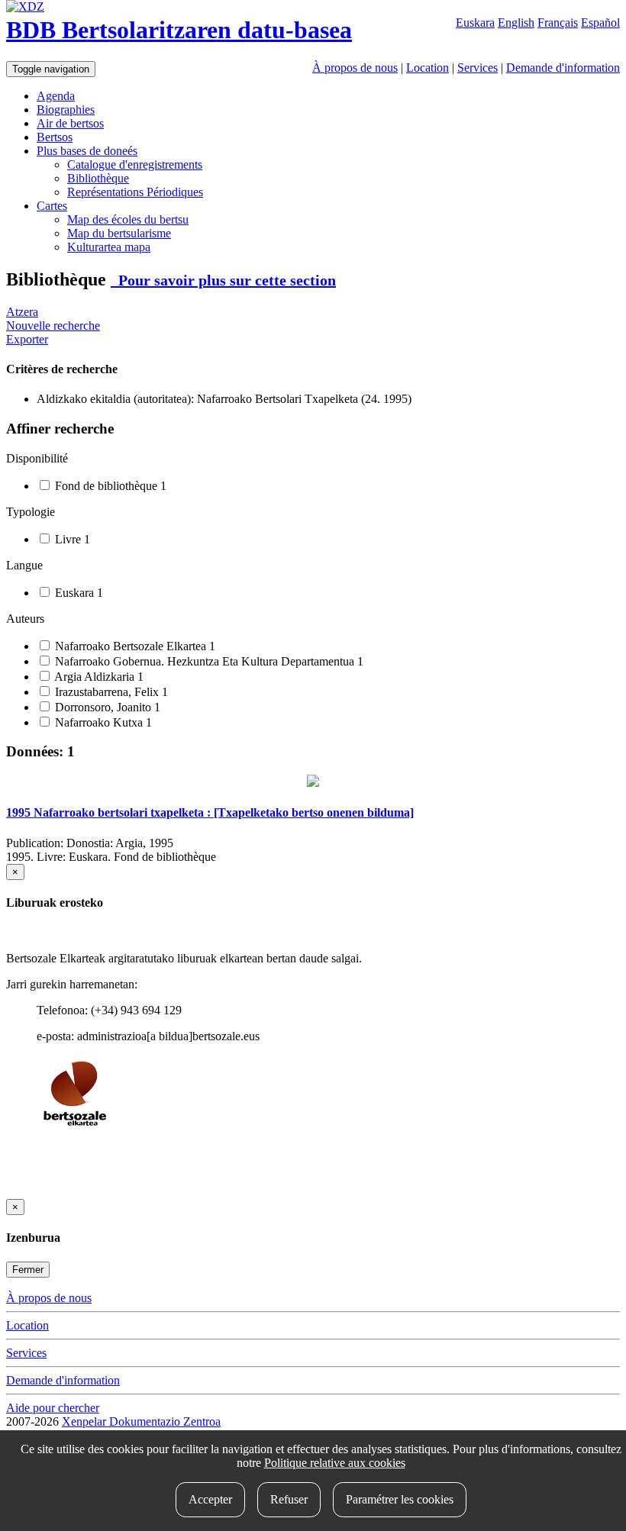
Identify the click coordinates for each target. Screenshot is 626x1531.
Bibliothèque (98, 178)
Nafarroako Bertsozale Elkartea (133, 646)
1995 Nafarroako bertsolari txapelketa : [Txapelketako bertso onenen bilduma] (210, 812)
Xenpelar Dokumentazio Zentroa (141, 1421)
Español (600, 22)
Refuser (289, 1499)
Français (557, 22)
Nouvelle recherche (53, 325)
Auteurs (25, 618)
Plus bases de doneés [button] (87, 150)
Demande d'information (563, 67)
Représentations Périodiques (135, 191)
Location (427, 67)
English (516, 22)
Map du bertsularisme (119, 233)
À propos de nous (355, 67)
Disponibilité (37, 458)
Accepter (210, 1499)
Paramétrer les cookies (399, 1499)
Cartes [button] (52, 205)
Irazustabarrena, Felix (110, 691)
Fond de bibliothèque (109, 485)
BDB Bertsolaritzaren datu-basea (179, 30)
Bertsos (55, 137)
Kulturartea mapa (108, 246)
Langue (24, 565)
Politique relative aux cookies (334, 1462)
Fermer (28, 1269)
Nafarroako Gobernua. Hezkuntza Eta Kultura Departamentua (207, 661)
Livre (71, 539)
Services (477, 67)
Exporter (27, 339)
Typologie (30, 511)
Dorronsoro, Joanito (106, 707)
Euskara (475, 22)
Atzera (22, 311)
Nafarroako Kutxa (102, 722)
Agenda (56, 95)
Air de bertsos (70, 123)
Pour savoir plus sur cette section (223, 280)
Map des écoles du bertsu (128, 219)
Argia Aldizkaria (98, 676)
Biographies (66, 109)
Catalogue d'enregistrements (134, 164)
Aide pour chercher (52, 1407)
